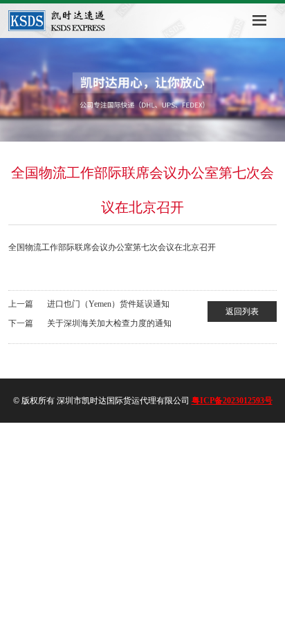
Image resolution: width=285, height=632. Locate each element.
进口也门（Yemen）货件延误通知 (108, 304)
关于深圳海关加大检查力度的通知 (109, 323)
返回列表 (242, 311)
